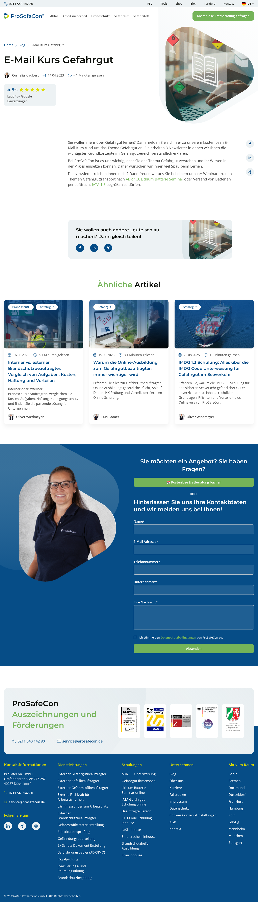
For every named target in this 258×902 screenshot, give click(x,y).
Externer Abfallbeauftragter (78, 781)
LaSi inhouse (131, 830)
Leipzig (234, 822)
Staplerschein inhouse (139, 836)
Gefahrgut (47, 307)
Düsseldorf (237, 794)
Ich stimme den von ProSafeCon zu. (181, 637)
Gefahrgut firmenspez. (139, 781)
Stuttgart (235, 842)
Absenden (194, 648)
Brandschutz (20, 307)
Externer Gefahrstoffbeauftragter (83, 788)
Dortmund (237, 788)
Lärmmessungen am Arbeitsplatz (83, 806)
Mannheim (237, 829)
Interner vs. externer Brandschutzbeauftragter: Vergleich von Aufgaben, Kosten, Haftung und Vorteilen (42, 371)
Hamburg (236, 808)
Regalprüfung (68, 859)
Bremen (235, 781)
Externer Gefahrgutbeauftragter (82, 774)
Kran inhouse (132, 855)
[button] (223, 16)
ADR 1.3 (132, 179)
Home (8, 45)
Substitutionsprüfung (74, 832)
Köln (232, 815)
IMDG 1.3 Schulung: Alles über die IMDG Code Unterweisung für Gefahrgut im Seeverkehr (214, 368)
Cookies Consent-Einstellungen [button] (193, 815)
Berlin (233, 774)
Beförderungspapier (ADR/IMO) (81, 852)
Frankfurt (236, 801)
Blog (22, 45)
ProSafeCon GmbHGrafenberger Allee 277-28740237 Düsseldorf (25, 779)
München (236, 836)
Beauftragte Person (136, 811)
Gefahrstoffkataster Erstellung (81, 825)
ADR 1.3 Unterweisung (139, 774)
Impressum (178, 801)
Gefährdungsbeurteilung (76, 838)
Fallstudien (178, 794)
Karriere (176, 788)
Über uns (177, 781)
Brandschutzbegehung (75, 878)
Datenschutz (179, 808)
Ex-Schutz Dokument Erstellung (81, 845)
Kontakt (175, 829)
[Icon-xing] (22, 826)
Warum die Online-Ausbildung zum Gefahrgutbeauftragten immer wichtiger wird (125, 368)
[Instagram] (36, 826)
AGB (173, 822)
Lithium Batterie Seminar (162, 179)
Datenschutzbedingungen (178, 637)
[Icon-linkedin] (8, 826)
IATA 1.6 (98, 184)
